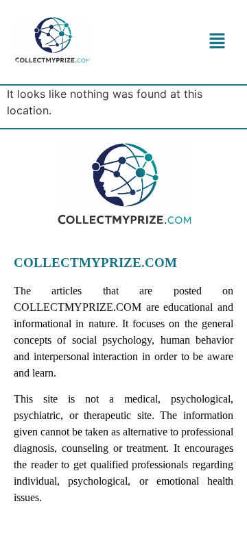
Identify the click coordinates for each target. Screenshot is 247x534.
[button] (216, 42)
